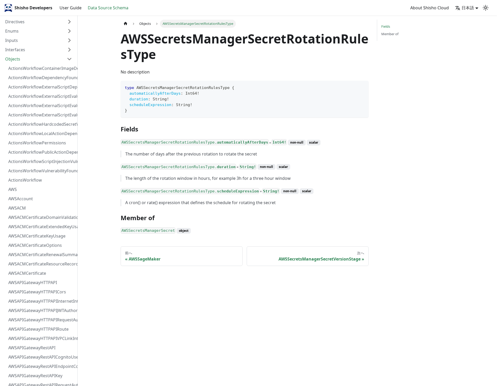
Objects (12, 59)
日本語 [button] (468, 8)
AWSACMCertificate (27, 273)
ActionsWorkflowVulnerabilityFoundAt (41, 171)
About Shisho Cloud (429, 8)
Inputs (11, 40)
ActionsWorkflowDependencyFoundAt (41, 77)
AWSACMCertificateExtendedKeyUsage (41, 226)
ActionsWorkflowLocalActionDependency (41, 133)
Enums (12, 31)
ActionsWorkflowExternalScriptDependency (41, 87)
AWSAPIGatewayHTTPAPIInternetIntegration (41, 301)
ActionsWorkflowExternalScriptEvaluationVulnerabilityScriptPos (41, 105)
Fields (385, 26)
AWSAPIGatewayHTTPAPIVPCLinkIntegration (41, 338)
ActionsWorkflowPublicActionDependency (41, 152)
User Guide (71, 8)
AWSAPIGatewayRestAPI (31, 348)
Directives (15, 22)
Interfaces (15, 50)
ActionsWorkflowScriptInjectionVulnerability (41, 161)
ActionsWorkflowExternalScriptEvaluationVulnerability (41, 115)
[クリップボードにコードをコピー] (362, 87)
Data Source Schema (108, 8)
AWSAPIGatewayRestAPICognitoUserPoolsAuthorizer (41, 357)
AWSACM (17, 208)
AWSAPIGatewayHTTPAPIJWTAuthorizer (41, 310)
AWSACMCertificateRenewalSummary (41, 254)
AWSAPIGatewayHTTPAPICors (37, 292)
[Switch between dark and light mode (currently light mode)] (485, 8)
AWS (12, 189)
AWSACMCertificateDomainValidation (41, 217)
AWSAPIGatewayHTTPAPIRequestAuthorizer (41, 320)
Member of (389, 34)
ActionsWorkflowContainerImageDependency (41, 68)
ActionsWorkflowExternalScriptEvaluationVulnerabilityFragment (41, 96)
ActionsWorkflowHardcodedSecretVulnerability (41, 124)
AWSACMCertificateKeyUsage (36, 236)
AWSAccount (20, 199)
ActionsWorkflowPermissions (37, 143)
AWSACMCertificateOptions (35, 245)
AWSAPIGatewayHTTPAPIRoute (38, 329)
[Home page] (125, 24)
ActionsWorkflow (25, 180)
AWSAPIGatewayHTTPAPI (32, 282)
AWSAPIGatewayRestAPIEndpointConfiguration (41, 366)
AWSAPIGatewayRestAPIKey (35, 375)
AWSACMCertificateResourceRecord (41, 264)
